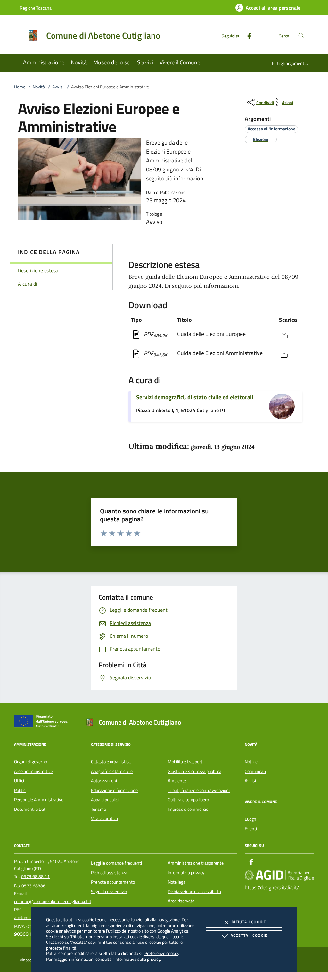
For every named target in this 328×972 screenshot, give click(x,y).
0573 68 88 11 (35, 876)
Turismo (98, 809)
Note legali (177, 881)
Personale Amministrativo (38, 799)
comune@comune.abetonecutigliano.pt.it (52, 901)
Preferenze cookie (161, 953)
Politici (20, 790)
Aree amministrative (33, 771)
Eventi (251, 828)
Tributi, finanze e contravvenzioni (199, 790)
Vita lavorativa (104, 818)
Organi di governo (30, 761)
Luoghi (251, 819)
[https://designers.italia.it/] (279, 875)
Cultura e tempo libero (188, 799)
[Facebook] (246, 35)
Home (19, 86)
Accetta (249, 935)
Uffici (19, 780)
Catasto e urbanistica (111, 761)
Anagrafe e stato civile (112, 771)
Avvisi (57, 86)
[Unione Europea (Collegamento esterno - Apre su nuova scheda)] (42, 722)
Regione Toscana (36, 7)
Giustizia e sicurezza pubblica (194, 771)
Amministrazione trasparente (196, 863)
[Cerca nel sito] (301, 36)
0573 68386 (33, 885)
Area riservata (181, 900)
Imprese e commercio (188, 809)
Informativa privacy (186, 872)
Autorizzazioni (104, 780)
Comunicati (255, 771)
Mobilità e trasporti (185, 761)
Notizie (251, 761)
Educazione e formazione (114, 790)
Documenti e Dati (30, 809)
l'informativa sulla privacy (136, 959)
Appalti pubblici (105, 799)
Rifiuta (249, 922)
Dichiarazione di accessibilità (194, 891)
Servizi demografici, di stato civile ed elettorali (194, 397)
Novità (39, 86)
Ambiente (177, 780)
